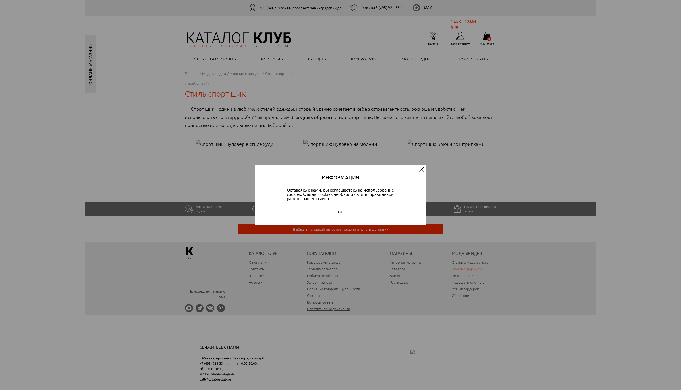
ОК (340, 212)
